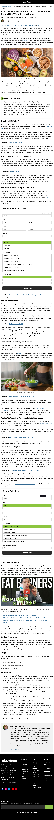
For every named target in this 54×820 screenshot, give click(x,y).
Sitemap (35, 812)
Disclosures (47, 773)
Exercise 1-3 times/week (9, 529)
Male (5, 222)
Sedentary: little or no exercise (11, 255)
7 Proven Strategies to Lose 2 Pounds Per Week (24, 470)
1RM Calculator (37, 774)
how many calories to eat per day (25, 484)
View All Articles (14, 749)
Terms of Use (47, 780)
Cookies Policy (48, 768)
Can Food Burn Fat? (6, 25)
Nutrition (8, 6)
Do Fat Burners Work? (16, 324)
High (5, 283)
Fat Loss (6, 242)
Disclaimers (47, 771)
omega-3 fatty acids (46, 423)
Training (23, 778)
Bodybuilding (24, 766)
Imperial (43, 213)
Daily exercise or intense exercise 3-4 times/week (15, 535)
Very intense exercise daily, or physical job (14, 270)
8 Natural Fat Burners (15, 142)
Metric (48, 213)
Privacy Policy (47, 778)
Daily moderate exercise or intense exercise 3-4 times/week (18, 264)
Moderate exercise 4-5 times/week (12, 261)
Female (30, 222)
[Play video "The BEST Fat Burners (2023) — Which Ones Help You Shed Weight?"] (27, 591)
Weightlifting (24, 771)
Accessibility (47, 762)
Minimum (6, 277)
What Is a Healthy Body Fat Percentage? (21, 396)
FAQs (38, 25)
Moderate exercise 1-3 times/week (12, 258)
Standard (6, 280)
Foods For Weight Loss (20, 25)
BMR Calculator (37, 777)
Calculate (27, 288)
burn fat (24, 40)
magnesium (20, 353)
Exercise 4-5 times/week (9, 532)
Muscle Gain (7, 248)
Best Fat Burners (14, 171)
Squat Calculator (37, 787)
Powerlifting (24, 769)
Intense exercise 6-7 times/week (11, 267)
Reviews (23, 774)
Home (3, 6)
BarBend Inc (29, 812)
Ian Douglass (13, 20)
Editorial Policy (48, 775)
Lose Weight (32, 25)
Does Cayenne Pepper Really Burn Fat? (21, 437)
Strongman (24, 764)
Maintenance (7, 245)
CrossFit (23, 762)
